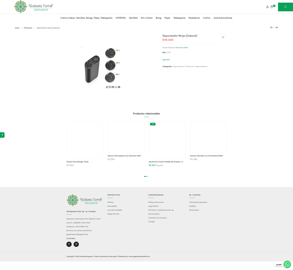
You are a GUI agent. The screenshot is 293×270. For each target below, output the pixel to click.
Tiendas (151, 222)
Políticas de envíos (156, 202)
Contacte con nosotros (157, 218)
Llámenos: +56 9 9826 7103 (77, 227)
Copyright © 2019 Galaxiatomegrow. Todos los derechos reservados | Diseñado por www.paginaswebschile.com (108, 256)
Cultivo (206, 18)
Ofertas (110, 202)
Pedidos (192, 206)
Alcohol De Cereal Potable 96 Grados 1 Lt (166, 162)
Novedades (112, 206)
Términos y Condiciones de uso (161, 210)
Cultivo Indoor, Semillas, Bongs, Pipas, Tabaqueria (86, 18)
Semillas (133, 18)
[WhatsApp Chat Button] (287, 264)
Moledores (194, 18)
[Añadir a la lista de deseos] (224, 37)
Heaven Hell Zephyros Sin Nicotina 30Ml (124, 156)
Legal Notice (153, 206)
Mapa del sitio (113, 214)
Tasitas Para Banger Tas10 (77, 162)
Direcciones (194, 210)
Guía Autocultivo (222, 18)
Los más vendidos (114, 210)
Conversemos (153, 214)
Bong (158, 18)
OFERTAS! (121, 18)
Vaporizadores (201, 67)
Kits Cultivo (147, 18)
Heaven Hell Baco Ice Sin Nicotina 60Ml (206, 156)
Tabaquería (179, 18)
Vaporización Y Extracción (183, 67)
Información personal (198, 202)
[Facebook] (2, 135)
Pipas (167, 18)
